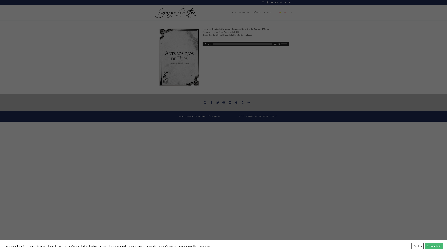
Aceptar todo (434, 246)
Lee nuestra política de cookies (194, 246)
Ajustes (417, 246)
